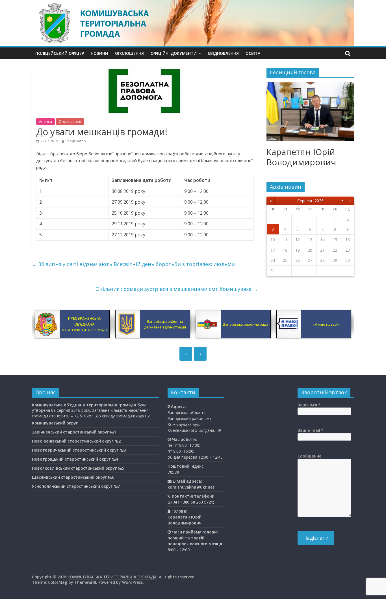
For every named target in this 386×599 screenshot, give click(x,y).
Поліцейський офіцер (59, 53)
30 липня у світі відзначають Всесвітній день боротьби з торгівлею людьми (133, 264)
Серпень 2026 (310, 200)
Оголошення (129, 53)
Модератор (76, 141)
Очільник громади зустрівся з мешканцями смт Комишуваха (177, 289)
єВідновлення (223, 53)
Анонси (45, 121)
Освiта (253, 53)
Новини (99, 53)
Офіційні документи (174, 53)
